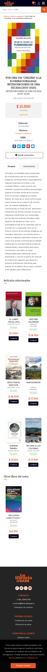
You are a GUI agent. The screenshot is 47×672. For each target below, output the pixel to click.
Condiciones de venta (23, 620)
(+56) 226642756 (23, 599)
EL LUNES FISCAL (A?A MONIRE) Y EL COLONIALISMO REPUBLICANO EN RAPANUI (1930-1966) (13, 320)
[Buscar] (44, 10)
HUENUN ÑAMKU (14, 447)
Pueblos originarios (17, 16)
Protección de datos (23, 624)
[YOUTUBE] (30, 588)
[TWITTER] (21, 588)
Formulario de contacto (23, 607)
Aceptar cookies (23, 665)
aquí (11, 657)
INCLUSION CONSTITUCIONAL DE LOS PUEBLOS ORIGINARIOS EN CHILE (13, 516)
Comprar (13, 338)
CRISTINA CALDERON (33, 320)
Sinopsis (11, 166)
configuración (31, 657)
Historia (7, 16)
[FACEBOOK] (17, 588)
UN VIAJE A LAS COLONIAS (33, 447)
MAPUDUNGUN (33, 382)
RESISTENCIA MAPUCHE (13, 383)
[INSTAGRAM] (26, 588)
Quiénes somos (23, 637)
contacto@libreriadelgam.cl (23, 603)
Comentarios (29, 166)
